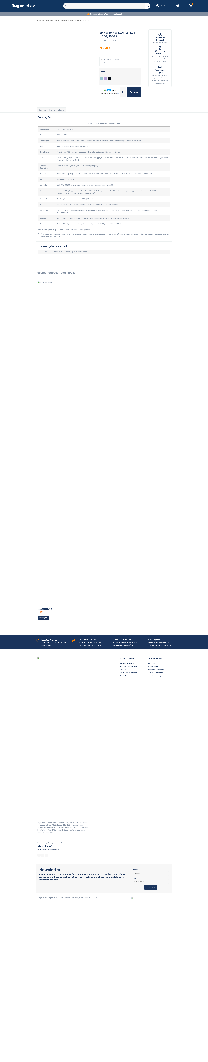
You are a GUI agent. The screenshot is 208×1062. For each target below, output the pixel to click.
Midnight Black (81, 252)
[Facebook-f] (39, 855)
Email (135, 878)
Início (38, 20)
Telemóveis (49, 20)
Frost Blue (58, 252)
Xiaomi (56, 20)
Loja (42, 20)
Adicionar (134, 92)
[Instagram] (42, 855)
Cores (103, 71)
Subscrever (150, 887)
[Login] (157, 6)
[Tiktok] (46, 855)
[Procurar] (147, 6)
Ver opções (43, 618)
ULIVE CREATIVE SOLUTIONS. (89, 898)
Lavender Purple (69, 252)
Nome (135, 870)
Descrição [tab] (42, 110)
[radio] (101, 78)
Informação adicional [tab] (56, 110)
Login (162, 6)
